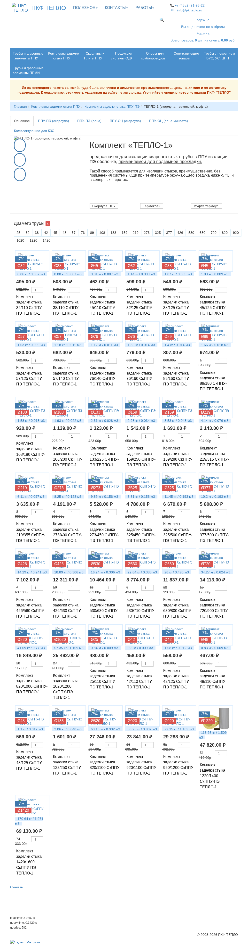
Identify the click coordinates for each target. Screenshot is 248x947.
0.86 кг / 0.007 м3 (31, 274)
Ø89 (168, 337)
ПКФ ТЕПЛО (48, 7)
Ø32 (21, 266)
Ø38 (58, 266)
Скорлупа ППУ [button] (104, 206)
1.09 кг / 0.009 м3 (214, 274)
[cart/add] (45, 290)
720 (214, 233)
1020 (20, 240)
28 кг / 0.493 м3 (176, 572)
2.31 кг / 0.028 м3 (104, 421)
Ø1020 (60, 639)
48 (64, 233)
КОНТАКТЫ (115, 8)
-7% (20, 259)
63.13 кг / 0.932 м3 (105, 729)
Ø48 (204, 639)
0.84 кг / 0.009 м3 (104, 648)
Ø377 (205, 488)
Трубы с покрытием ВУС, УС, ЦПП (219, 55)
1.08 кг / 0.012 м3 (178, 648)
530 (191, 233)
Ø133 (95, 412)
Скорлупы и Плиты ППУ (94, 55)
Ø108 (22, 412)
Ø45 (94, 266)
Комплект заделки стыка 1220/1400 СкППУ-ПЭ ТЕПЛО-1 (212, 776)
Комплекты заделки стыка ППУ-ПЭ (112, 106)
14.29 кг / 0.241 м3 (32, 572)
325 (158, 233)
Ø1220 (207, 721)
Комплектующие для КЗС (34, 131)
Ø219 (205, 412)
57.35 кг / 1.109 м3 (69, 648)
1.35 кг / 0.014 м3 (141, 345)
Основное (22, 121)
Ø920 (132, 721)
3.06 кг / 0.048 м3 (68, 729)
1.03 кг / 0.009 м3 (31, 345)
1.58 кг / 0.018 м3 (31, 421)
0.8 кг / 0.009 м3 (140, 648)
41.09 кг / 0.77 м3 (31, 648)
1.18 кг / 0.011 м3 (67, 345)
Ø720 (205, 564)
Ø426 (22, 564)
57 (74, 233)
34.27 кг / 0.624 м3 (215, 572)
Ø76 (94, 337)
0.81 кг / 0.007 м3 (104, 274)
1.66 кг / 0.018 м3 (214, 345)
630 (202, 233)
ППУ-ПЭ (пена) (89, 121)
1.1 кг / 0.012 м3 (30, 729)
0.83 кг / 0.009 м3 (214, 648)
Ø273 (59, 488)
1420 (46, 240)
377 (169, 233)
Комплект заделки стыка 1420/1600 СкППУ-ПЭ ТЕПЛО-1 (29, 862)
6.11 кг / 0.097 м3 (31, 496)
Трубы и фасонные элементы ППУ (28, 55)
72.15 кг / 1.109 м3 (179, 729)
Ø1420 (23, 810)
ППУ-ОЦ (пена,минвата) (168, 121)
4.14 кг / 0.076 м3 (214, 421)
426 (180, 233)
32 (28, 233)
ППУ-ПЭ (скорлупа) (53, 121)
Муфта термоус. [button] (206, 206)
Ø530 (95, 564)
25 (18, 233)
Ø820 (22, 639)
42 (46, 233)
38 (37, 233)
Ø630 (169, 564)
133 (113, 233)
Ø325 (132, 488)
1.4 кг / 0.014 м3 (177, 345)
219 (136, 233)
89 (92, 233)
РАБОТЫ (143, 8)
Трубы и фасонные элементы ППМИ (28, 70)
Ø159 (132, 412)
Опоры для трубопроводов (153, 55)
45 (55, 233)
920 (236, 233)
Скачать (16, 887)
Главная (20, 106)
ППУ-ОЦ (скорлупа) (125, 121)
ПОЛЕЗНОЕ (84, 8)
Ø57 (21, 337)
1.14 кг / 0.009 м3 (141, 274)
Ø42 (131, 639)
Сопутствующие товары (186, 55)
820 (225, 233)
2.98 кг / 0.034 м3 (141, 421)
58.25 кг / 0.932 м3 (142, 729)
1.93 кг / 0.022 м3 (68, 421)
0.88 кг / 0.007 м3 (68, 274)
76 (83, 233)
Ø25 (94, 639)
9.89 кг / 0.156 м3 (104, 496)
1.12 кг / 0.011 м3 (104, 345)
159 (124, 233)
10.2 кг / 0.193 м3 (214, 496)
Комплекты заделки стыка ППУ (63, 55)
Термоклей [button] (151, 206)
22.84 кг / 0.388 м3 (142, 572)
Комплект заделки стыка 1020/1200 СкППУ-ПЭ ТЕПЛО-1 (65, 686)
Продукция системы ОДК (121, 55)
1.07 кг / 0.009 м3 (178, 274)
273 (147, 233)
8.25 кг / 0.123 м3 (68, 496)
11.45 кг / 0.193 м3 (179, 496)
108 (102, 233)
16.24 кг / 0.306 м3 (105, 572)
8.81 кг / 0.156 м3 (141, 496)
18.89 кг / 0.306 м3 (69, 572)
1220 (33, 240)
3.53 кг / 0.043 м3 (178, 421)
